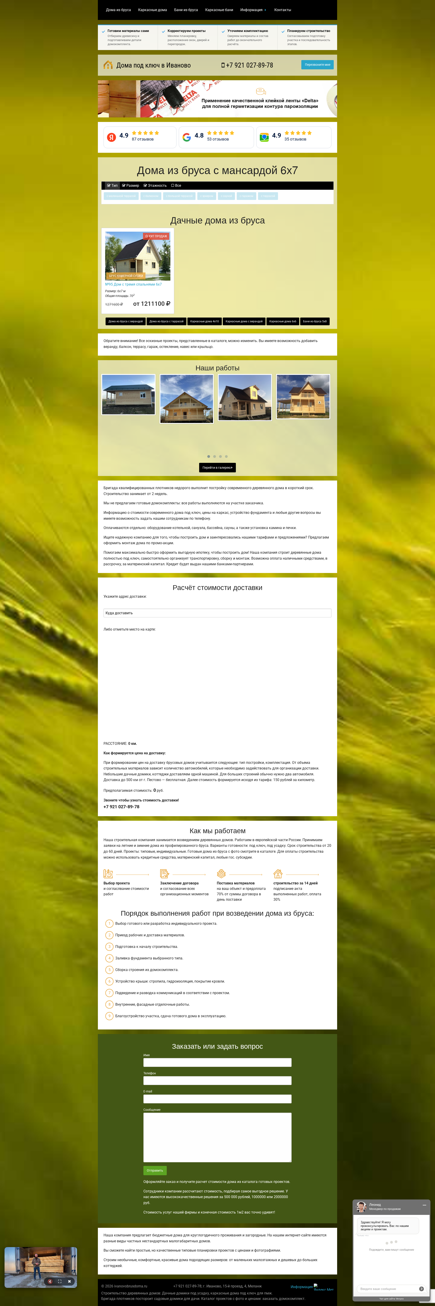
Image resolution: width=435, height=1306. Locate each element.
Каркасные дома (152, 10)
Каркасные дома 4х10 (204, 321)
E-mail (147, 1091)
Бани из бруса (186, 10)
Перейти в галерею (217, 468)
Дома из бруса (118, 10)
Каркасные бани (219, 10)
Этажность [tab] (157, 185)
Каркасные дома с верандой (244, 321)
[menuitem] (118, 10)
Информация (251, 10)
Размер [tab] (132, 185)
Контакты (282, 10)
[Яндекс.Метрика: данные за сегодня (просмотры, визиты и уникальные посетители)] (324, 1287)
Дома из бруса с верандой (126, 321)
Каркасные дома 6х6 (282, 321)
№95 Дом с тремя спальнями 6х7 (133, 284)
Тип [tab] (114, 185)
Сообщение (151, 1110)
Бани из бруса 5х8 (315, 321)
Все (177, 185)
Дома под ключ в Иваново (153, 65)
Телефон (149, 1073)
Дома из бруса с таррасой (167, 321)
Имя (146, 1055)
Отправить (155, 1170)
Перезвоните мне (317, 65)
